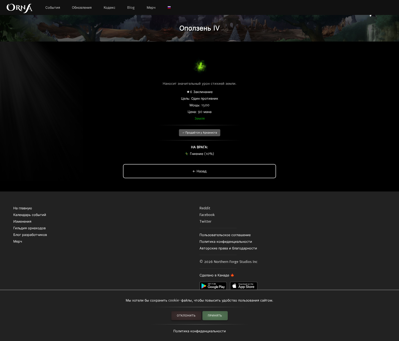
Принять (215, 315)
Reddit (205, 208)
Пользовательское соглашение (225, 235)
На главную (22, 208)
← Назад (199, 171)
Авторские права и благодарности (228, 248)
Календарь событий (29, 215)
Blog (131, 7)
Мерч (151, 7)
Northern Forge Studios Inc (235, 262)
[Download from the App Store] (245, 287)
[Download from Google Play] (215, 287)
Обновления (82, 7)
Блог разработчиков (30, 235)
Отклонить (186, 315)
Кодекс (109, 7)
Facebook (207, 215)
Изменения (22, 221)
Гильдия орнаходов (29, 228)
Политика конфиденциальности (199, 331)
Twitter (205, 221)
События (52, 7)
